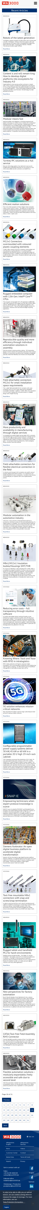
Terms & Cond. (25, 1157)
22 (24, 1115)
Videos (22, 1148)
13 (20, 1110)
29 (20, 1120)
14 (24, 1110)
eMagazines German (24, 1143)
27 (12, 1120)
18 (8, 1115)
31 (28, 1120)
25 (4, 1120)
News (8, 1148)
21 (20, 1115)
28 (16, 1120)
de (30, 1137)
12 (16, 1110)
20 (16, 1115)
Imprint (8, 1161)
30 (24, 1120)
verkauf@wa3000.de (11, 1175)
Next (5, 1125)
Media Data (10, 1157)
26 (8, 1120)
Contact (23, 1153)
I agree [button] (6, 1207)
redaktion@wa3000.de (12, 1180)
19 (12, 1115)
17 (4, 1115)
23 (28, 1115)
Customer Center (12, 1153)
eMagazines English (10, 1143)
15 (28, 1110)
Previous (7, 1100)
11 (12, 1110)
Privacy (22, 1161)
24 (32, 1115)
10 (8, 1110)
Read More (6, 49)
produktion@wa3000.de (12, 1186)
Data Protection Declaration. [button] (13, 1202)
